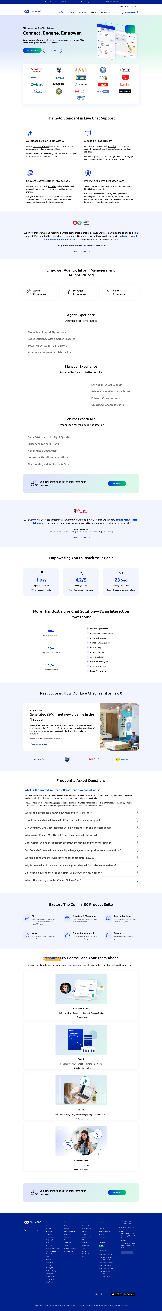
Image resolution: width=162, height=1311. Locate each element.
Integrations (49, 1262)
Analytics (48, 1265)
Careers (101, 1240)
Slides (84, 1251)
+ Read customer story (39, 744)
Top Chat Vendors (87, 1254)
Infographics (85, 1245)
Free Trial (52, 50)
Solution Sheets (86, 1237)
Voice (35, 933)
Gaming (66, 1228)
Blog (83, 1256)
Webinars (85, 1234)
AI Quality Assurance (52, 1240)
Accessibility (124, 1305)
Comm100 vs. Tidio (104, 1271)
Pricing (116, 12)
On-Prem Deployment (52, 1271)
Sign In (133, 6)
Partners (94, 12)
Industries (72, 12)
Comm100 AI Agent (41, 146)
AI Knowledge (50, 1237)
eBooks (84, 1242)
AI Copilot (112, 146)
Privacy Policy (89, 1305)
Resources (105, 12)
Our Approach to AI (104, 1231)
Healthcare (67, 1237)
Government (68, 1240)
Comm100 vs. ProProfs (105, 1277)
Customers (83, 12)
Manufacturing (68, 1251)
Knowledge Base (122, 916)
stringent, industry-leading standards (112, 193)
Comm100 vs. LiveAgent (106, 1265)
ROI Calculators (86, 1228)
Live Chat (49, 1225)
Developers (49, 1273)
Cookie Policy (98, 1305)
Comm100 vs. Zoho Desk (106, 1268)
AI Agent (48, 1228)
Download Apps (50, 1276)
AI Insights (49, 1234)
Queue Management (83, 933)
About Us (101, 1228)
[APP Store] (117, 1294)
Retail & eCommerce (70, 1248)
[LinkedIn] (96, 1294)
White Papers (86, 1240)
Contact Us (102, 1242)
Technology (67, 1242)
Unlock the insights (111, 2)
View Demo (124, 6)
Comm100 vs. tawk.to (105, 1274)
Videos (84, 1248)
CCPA (114, 1305)
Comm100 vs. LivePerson (106, 1260)
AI (33, 916)
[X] (101, 1294)
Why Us (101, 1225)
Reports (84, 1231)
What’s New (49, 1282)
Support (101, 1245)
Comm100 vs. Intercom (105, 1257)
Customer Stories (87, 1225)
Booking (118, 933)
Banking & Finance (69, 1231)
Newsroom (102, 1237)
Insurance (67, 1234)
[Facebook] (106, 1294)
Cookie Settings (107, 1305)
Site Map (82, 1305)
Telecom (66, 1245)
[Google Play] (129, 1294)
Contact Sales (130, 12)
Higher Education (69, 1225)
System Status (50, 1279)
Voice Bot (49, 1245)
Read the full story (82, 251)
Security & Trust (50, 1268)
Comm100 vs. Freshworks (106, 1262)
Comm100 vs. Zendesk (105, 1254)
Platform (61, 12)
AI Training (49, 1242)
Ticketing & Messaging (84, 916)
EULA (118, 1305)
